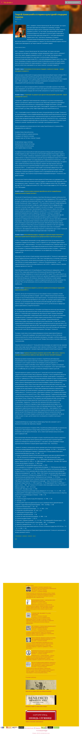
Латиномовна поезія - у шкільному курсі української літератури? (43, 601)
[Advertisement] (41, 559)
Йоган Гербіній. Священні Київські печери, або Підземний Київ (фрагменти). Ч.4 (43, 638)
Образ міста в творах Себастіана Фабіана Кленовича (38, 691)
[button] (16, 22)
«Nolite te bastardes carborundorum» (34, 721)
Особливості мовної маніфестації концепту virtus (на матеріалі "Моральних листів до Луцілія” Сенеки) (43, 588)
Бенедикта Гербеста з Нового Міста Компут (36, 706)
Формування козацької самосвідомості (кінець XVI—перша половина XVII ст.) (43, 651)
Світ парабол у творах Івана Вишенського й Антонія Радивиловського (43, 627)
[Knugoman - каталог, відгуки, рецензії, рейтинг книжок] (44, 728)
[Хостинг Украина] (29, 728)
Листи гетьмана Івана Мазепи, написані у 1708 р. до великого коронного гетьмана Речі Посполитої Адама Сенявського (43, 664)
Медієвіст (8, 2)
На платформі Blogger (41, 730)
